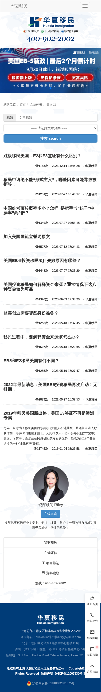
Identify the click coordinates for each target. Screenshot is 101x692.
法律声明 (47, 673)
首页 (23, 104)
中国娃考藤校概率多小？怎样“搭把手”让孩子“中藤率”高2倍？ (49, 210)
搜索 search (50, 138)
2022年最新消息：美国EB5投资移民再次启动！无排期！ (50, 387)
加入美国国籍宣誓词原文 (27, 236)
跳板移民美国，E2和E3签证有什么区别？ (43, 155)
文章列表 (36, 104)
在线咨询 (50, 514)
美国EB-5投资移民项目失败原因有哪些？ (42, 260)
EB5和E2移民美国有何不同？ (31, 360)
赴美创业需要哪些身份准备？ (31, 313)
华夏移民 (19, 6)
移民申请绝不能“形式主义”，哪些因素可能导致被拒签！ (50, 182)
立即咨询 (92, 655)
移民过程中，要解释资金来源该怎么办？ (42, 337)
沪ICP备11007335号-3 (70, 673)
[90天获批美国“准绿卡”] (50, 70)
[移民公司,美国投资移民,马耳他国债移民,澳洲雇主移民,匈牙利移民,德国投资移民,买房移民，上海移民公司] (50, 22)
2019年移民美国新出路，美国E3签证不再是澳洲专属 (49, 415)
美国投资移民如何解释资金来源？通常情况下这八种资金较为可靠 (50, 286)
